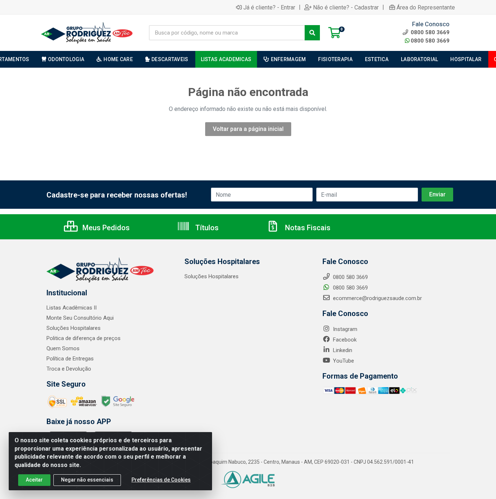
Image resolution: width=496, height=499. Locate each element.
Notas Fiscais (306, 227)
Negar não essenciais (87, 480)
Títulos (206, 227)
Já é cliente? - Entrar (269, 7)
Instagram (344, 329)
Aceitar (34, 480)
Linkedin (342, 350)
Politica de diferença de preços (83, 338)
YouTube (343, 361)
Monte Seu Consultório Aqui (80, 318)
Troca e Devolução (68, 369)
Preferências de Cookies (161, 480)
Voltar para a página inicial (248, 128)
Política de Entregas (70, 358)
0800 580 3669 (430, 40)
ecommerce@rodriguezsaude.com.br (377, 298)
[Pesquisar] (312, 32)
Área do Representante (426, 7)
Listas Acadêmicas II (71, 307)
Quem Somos (63, 348)
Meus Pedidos (105, 227)
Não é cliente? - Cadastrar (346, 7)
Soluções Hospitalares (73, 328)
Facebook (344, 339)
